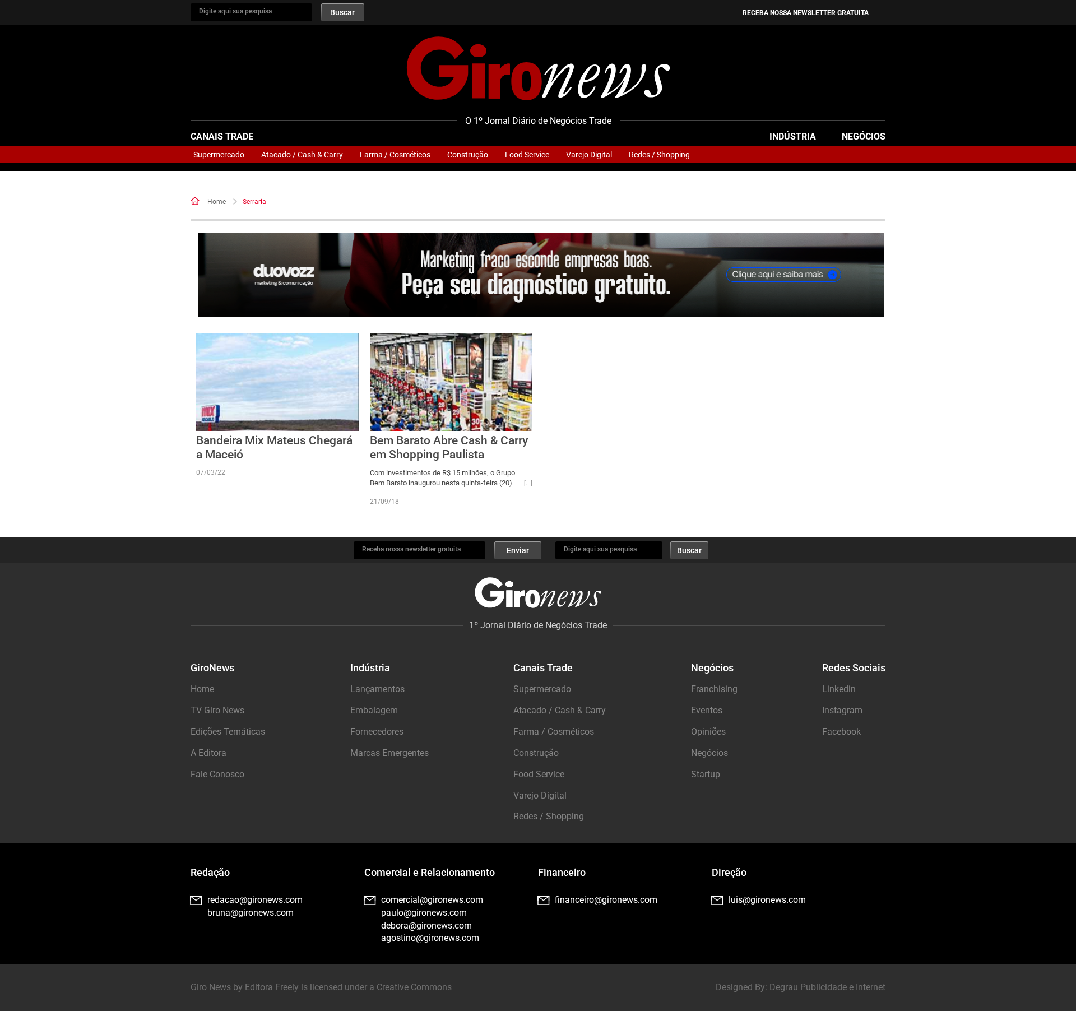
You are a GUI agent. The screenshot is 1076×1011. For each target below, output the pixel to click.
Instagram (842, 710)
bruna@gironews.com (250, 912)
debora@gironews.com (426, 925)
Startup (705, 774)
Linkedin (839, 689)
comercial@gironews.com (432, 899)
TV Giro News (217, 710)
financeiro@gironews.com (606, 899)
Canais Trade (222, 136)
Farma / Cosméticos (395, 154)
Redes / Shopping (659, 154)
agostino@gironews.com (430, 938)
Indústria (792, 136)
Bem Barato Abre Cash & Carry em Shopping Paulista (449, 447)
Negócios (863, 136)
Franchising (714, 689)
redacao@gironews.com (255, 899)
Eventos (706, 710)
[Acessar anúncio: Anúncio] (541, 275)
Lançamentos (377, 689)
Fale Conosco (217, 774)
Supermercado (218, 154)
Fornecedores (377, 731)
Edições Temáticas (228, 731)
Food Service (527, 154)
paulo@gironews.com (424, 912)
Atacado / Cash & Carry (302, 154)
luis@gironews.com (767, 899)
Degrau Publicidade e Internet (827, 987)
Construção (467, 154)
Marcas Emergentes (389, 753)
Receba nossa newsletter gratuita (806, 13)
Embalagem (374, 710)
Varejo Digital (589, 154)
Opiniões (708, 731)
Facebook (841, 731)
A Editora (208, 753)
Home (216, 202)
